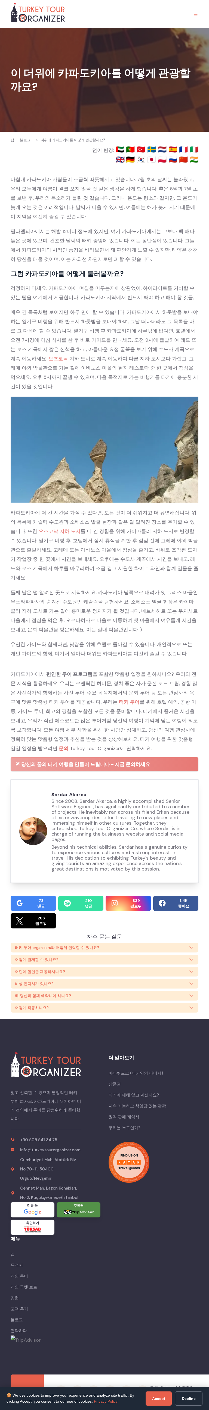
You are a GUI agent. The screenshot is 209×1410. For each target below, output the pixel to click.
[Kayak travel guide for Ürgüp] (153, 1162)
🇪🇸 (173, 149)
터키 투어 (129, 702)
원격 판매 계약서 (124, 1117)
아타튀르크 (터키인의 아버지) (136, 1073)
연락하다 (19, 1331)
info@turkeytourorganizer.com (50, 1150)
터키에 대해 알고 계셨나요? (134, 1095)
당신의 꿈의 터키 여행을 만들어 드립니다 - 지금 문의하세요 (85, 764)
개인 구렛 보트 (24, 1287)
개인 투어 (19, 1276)
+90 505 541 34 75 (38, 1140)
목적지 (17, 1265)
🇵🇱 (163, 159)
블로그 (17, 1320)
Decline (189, 1398)
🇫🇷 (184, 149)
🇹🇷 (142, 149)
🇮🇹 (194, 149)
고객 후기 (19, 1309)
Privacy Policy (106, 1401)
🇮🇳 (194, 159)
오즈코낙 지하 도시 (60, 531)
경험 (15, 1298)
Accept (158, 1398)
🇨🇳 (184, 159)
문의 (64, 748)
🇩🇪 (131, 159)
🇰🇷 (142, 159)
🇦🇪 (120, 149)
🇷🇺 (173, 159)
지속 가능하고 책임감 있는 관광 (137, 1106)
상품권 (115, 1084)
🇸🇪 (152, 149)
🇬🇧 (120, 159)
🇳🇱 (163, 149)
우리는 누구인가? (124, 1128)
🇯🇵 (152, 159)
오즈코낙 (58, 358)
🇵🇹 (131, 149)
